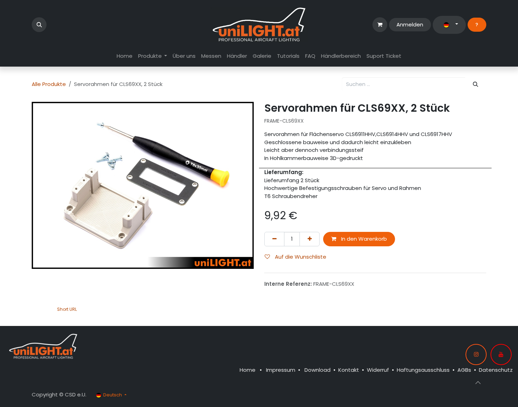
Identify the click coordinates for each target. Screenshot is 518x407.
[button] (39, 24)
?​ (476, 24)
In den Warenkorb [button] (363, 238)
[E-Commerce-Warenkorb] (379, 24)
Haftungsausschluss (423, 370)
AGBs (464, 370)
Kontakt (348, 370)
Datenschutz (496, 370)
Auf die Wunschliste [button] (299, 256)
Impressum (280, 370)
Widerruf (378, 370)
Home (247, 370)
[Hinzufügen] (310, 239)
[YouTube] (501, 354)
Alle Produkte (49, 84)
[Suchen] (475, 84)
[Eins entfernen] (274, 239)
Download (317, 370)
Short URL (67, 309)
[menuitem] (124, 56)
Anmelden (409, 24)
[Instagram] (476, 354)
